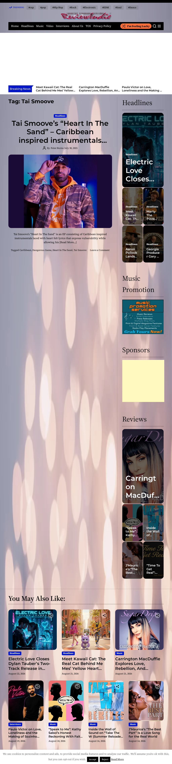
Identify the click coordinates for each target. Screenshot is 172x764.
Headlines (27, 26)
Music (40, 26)
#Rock (73, 7)
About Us (77, 26)
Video (49, 26)
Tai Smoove (80, 250)
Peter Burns (57, 148)
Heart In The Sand (63, 250)
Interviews (62, 26)
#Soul (118, 7)
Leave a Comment (100, 250)
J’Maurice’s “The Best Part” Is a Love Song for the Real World (145, 732)
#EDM (105, 7)
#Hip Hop (57, 7)
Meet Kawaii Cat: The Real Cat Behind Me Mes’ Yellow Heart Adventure (84, 666)
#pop (43, 7)
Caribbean (25, 250)
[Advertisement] (86, 60)
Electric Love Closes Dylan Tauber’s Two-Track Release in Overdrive (29, 666)
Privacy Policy (102, 26)
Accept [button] (92, 759)
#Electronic (89, 7)
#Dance (132, 7)
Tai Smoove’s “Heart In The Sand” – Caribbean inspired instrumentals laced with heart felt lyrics (60, 136)
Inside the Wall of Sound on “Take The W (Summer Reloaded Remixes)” (106, 734)
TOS (88, 26)
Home (15, 26)
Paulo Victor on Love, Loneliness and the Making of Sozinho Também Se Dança (99, 90)
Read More (117, 759)
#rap (31, 7)
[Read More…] (68, 242)
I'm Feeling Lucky (138, 26)
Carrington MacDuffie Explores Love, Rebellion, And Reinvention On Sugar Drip (56, 90)
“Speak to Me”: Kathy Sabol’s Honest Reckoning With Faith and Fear (142, 90)
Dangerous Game (41, 250)
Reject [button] (105, 759)
